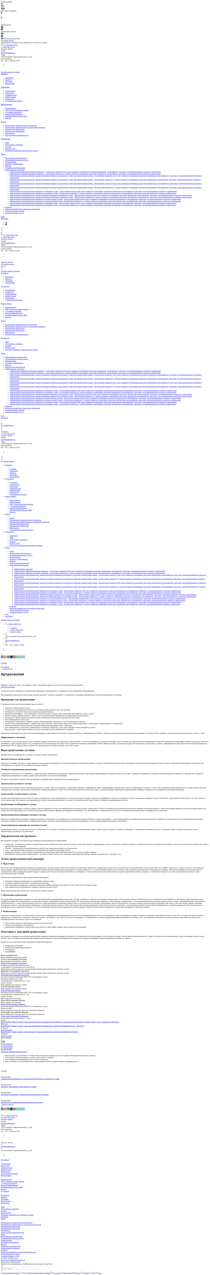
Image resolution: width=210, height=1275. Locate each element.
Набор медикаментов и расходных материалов (22, 209)
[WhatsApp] (17, 657)
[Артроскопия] (6, 1044)
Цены (3, 154)
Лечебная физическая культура (16, 160)
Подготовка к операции (14, 145)
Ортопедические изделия (14, 211)
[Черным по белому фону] (1, 13)
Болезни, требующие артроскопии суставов (18, 1087)
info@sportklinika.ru (8, 53)
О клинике (5, 1191)
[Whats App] (6, 224)
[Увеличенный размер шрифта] (3, 9)
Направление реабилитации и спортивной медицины (25, 127)
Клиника (4, 74)
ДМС (7, 143)
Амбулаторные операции (14, 170)
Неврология (9, 99)
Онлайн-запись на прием (10, 72)
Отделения (5, 87)
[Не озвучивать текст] (2, 37)
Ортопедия (9, 93)
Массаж (8, 118)
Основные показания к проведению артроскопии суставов (24, 1095)
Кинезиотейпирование (13, 114)
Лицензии (9, 82)
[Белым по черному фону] (1, 16)
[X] (11, 657)
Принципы (9, 78)
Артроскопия (10, 91)
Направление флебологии (15, 129)
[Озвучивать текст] (2, 34)
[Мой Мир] (8, 657)
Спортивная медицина (13, 101)
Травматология (11, 95)
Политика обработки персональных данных (21, 151)
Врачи (3, 122)
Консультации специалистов (16, 158)
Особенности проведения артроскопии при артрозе (22, 1102)
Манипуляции (6, 104)
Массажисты (10, 133)
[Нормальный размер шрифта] (2, 6)
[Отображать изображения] (2, 27)
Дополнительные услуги (14, 213)
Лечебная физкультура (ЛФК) (16, 116)
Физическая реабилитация (15, 168)
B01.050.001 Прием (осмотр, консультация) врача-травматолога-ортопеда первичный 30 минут (39, 1032)
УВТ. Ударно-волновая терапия (17, 110)
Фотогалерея (10, 84)
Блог (3, 217)
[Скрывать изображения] (2, 30)
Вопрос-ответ (10, 149)
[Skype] (20, 657)
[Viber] (14, 657)
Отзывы (8, 147)
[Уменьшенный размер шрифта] (2, 4)
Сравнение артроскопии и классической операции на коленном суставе (30, 1079)
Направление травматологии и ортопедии (21, 125)
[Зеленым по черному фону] (1, 23)
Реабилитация (10, 97)
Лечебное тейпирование (14, 164)
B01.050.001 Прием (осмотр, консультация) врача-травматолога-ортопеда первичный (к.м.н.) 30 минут (42, 1026)
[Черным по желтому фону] (1, 20)
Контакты (4, 219)
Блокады (8, 207)
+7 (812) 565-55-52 (11, 45)
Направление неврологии (14, 131)
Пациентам (5, 139)
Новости (8, 80)
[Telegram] (6, 222)
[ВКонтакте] (2, 657)
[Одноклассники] (5, 657)
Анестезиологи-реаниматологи (17, 135)
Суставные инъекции (13, 112)
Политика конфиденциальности (13, 1260)
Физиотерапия (10, 108)
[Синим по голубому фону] (1, 18)
